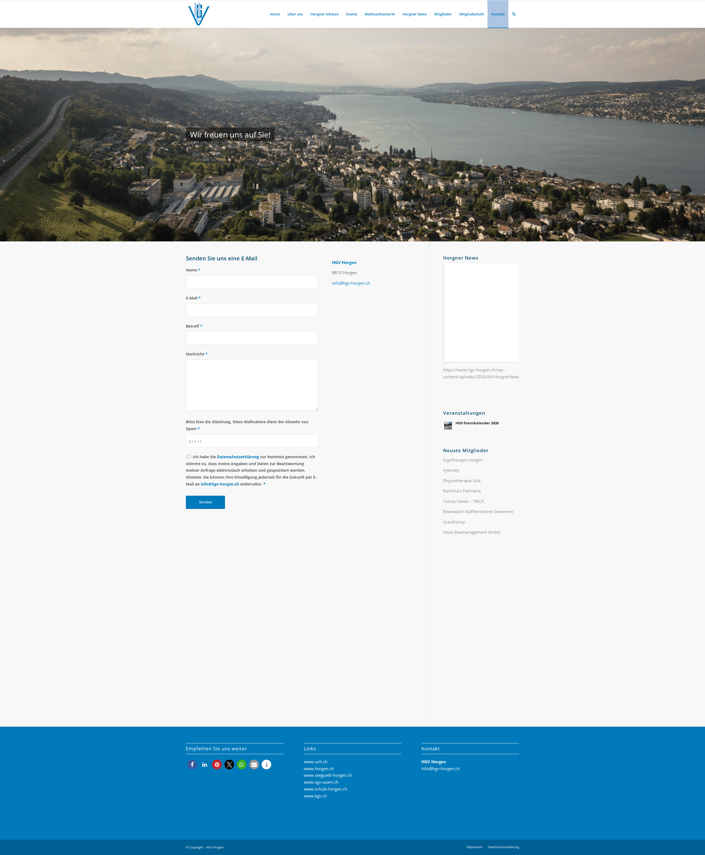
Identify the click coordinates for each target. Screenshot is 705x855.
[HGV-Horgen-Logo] (199, 14)
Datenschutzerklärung (238, 456)
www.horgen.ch (319, 768)
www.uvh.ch (315, 761)
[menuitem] (275, 14)
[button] (192, 764)
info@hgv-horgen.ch (220, 484)
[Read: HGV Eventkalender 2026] (448, 426)
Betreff (194, 326)
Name (193, 270)
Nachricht (197, 354)
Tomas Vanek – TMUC (463, 501)
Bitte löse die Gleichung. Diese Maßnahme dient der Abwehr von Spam (247, 425)
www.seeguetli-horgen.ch (328, 775)
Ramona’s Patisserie (462, 490)
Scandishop (454, 522)
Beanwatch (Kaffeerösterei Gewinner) (478, 511)
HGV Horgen (215, 847)
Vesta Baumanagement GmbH (471, 532)
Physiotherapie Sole (462, 480)
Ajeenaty (451, 470)
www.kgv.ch (315, 796)
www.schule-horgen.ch (325, 789)
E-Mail (193, 298)
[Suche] (513, 14)
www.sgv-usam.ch (321, 782)
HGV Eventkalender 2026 (477, 422)
